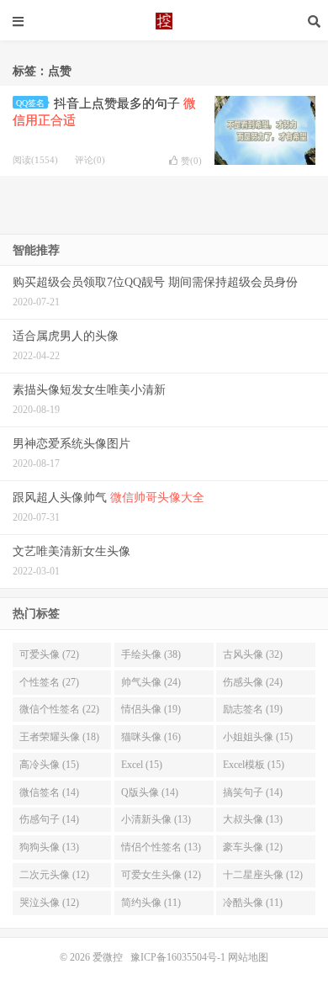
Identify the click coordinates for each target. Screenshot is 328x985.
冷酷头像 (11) (253, 902)
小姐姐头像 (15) (258, 737)
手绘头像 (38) (151, 654)
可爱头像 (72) (49, 654)
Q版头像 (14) (149, 792)
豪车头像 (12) (253, 847)
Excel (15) (141, 765)
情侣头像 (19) (151, 709)
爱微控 (164, 21)
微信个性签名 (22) (59, 709)
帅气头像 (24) (151, 682)
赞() (191, 161)
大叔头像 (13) (253, 819)
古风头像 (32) (253, 654)
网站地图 (248, 957)
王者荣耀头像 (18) (59, 737)
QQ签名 (30, 103)
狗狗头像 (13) (49, 847)
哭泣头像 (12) (49, 902)
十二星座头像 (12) (263, 875)
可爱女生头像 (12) (161, 875)
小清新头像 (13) (156, 819)
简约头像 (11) (151, 902)
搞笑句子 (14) (253, 792)
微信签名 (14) (49, 792)
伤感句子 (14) (49, 819)
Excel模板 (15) (253, 765)
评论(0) (90, 160)
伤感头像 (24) (253, 682)
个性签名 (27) (49, 682)
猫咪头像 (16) (151, 737)
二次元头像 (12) (54, 875)
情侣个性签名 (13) (161, 847)
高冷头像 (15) (49, 765)
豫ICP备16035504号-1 (177, 957)
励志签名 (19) (253, 709)
